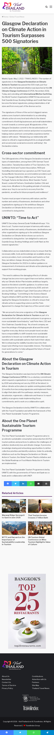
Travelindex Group (33, 726)
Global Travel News (17, 17)
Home (5, 17)
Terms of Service (9, 685)
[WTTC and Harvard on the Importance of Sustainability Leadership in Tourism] (14, 528)
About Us (5, 676)
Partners (35, 682)
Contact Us (6, 682)
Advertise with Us (39, 679)
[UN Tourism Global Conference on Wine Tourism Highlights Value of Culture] (40, 528)
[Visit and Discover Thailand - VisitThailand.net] (13, 7)
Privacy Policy (7, 688)
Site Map (35, 685)
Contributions (37, 676)
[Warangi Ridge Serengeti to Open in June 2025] (14, 506)
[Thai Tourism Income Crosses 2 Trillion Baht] (40, 506)
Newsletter (6, 679)
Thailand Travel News (40, 688)
